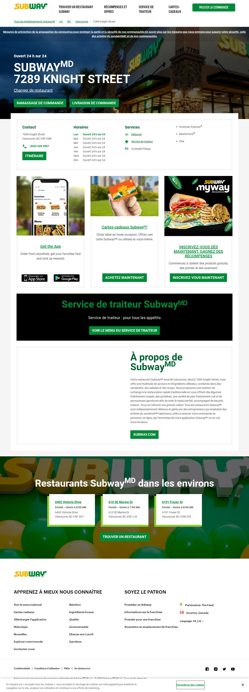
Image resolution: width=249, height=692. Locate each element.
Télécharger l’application (30, 619)
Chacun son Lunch (81, 634)
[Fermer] (242, 685)
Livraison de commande (94, 103)
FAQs (67, 668)
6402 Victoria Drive (68, 502)
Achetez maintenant (124, 278)
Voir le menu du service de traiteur (124, 330)
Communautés (78, 627)
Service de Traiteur (146, 9)
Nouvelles (20, 634)
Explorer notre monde (28, 641)
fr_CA (190, 621)
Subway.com (144, 434)
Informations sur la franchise (143, 612)
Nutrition (75, 605)
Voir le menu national (28, 605)
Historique (21, 627)
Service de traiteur (142, 141)
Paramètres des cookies (190, 684)
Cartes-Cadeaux (175, 9)
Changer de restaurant (33, 90)
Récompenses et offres (115, 9)
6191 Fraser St (172, 502)
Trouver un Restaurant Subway (76, 9)
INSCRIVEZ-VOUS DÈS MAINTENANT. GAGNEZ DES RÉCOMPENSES (198, 251)
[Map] (69, 395)
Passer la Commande (214, 7)
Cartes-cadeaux (24, 612)
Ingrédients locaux (81, 612)
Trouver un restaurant (124, 537)
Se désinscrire (82, 668)
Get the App (50, 246)
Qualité (74, 619)
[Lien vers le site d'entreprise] (30, 586)
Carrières (75, 641)
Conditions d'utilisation (47, 668)
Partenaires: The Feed (199, 605)
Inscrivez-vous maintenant (198, 278)
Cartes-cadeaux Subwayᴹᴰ (124, 227)
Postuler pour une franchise (142, 619)
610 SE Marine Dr (121, 502)
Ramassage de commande (40, 103)
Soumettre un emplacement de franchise (151, 627)
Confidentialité (22, 668)
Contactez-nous (24, 649)
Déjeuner (136, 134)
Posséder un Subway (138, 605)
